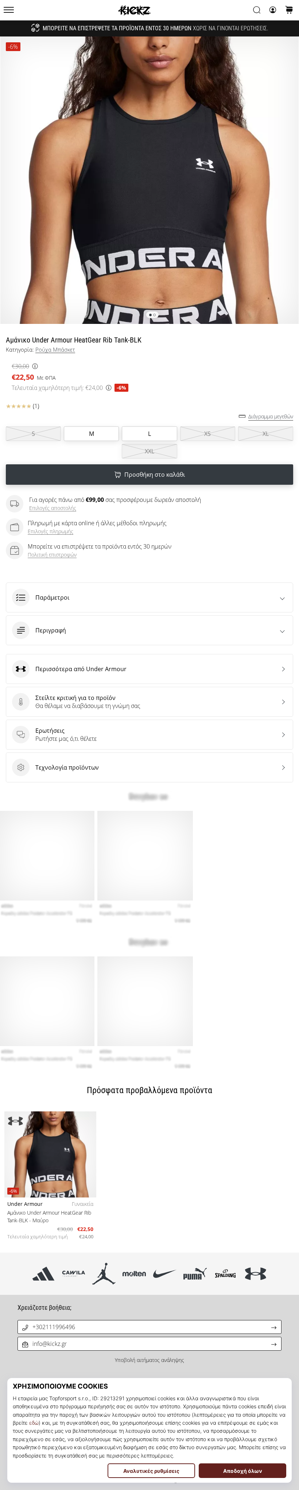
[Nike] (165, 1273)
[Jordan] (104, 1273)
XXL (149, 451)
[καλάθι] (289, 10)
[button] (149, 597)
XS (207, 434)
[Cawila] (73, 1273)
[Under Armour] (256, 1273)
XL (266, 434)
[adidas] (43, 1273)
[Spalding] (225, 1273)
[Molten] (134, 1273)
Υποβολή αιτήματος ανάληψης (149, 1360)
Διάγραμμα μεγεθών (270, 416)
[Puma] (195, 1273)
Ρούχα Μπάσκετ (55, 349)
